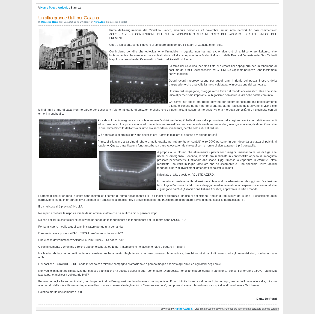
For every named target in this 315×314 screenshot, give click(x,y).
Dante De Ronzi (49, 22)
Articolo (63, 7)
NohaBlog (99, 22)
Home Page (48, 7)
